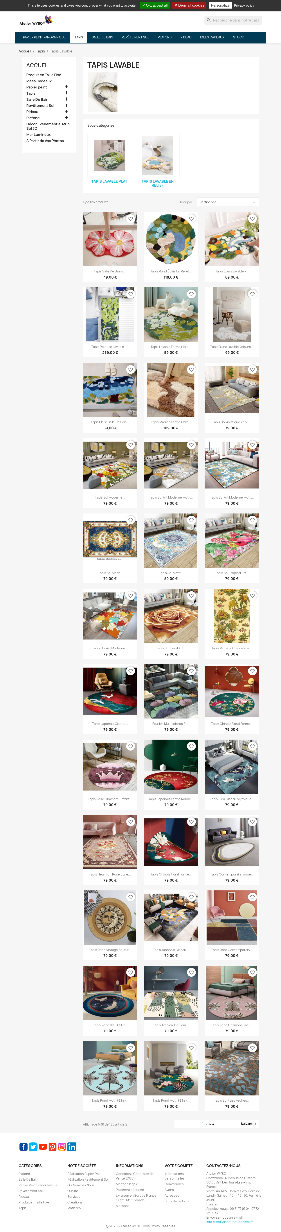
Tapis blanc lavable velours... (232, 347)
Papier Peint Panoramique (38, 1185)
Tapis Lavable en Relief (158, 183)
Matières (74, 1208)
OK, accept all (156, 5)
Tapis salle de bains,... (110, 271)
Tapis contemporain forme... (232, 874)
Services (73, 1196)
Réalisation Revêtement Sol (87, 1179)
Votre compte (179, 1165)
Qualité (72, 1191)
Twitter (33, 1146)
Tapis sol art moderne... (110, 648)
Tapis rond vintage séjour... (110, 950)
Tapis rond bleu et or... (110, 1025)
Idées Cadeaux (39, 81)
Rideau (32, 112)
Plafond (33, 118)
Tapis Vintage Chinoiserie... (231, 648)
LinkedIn (71, 1146)
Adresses (172, 1195)
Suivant (249, 1124)
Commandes (174, 1184)
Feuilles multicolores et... (170, 724)
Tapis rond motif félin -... (110, 1100)
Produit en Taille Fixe (43, 75)
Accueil (37, 65)
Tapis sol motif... (110, 573)
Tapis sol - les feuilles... (232, 1100)
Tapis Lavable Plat (109, 181)
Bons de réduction (179, 1201)
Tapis (30, 93)
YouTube (42, 1146)
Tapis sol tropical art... (232, 573)
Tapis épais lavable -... (232, 271)
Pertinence (228, 202)
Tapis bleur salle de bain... (110, 422)
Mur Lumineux (38, 134)
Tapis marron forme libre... (171, 422)
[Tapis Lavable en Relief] (158, 156)
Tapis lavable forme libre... (171, 347)
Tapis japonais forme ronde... (171, 799)
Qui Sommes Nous (81, 1185)
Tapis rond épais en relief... (171, 271)
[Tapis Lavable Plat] (109, 156)
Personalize (220, 5)
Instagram (62, 1146)
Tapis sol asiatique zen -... (231, 422)
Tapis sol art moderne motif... (171, 497)
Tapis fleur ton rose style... (110, 874)
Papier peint (36, 87)
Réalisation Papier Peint (85, 1174)
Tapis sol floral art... (171, 648)
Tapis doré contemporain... (231, 950)
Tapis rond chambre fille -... (232, 1025)
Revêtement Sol (40, 105)
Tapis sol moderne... (110, 497)
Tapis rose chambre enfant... (110, 799)
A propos (123, 1206)
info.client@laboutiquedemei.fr (229, 1222)
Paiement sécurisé (130, 1190)
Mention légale (127, 1184)
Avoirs (169, 1190)
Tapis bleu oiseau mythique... (232, 799)
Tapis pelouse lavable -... (110, 347)
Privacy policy (244, 5)
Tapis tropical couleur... (171, 1025)
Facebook (23, 1146)
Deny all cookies (190, 5)
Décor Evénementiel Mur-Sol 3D (48, 126)
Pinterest (52, 1146)
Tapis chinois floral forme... (231, 724)
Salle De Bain (37, 99)
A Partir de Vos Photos (45, 141)
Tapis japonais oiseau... (110, 724)
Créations (75, 1202)
